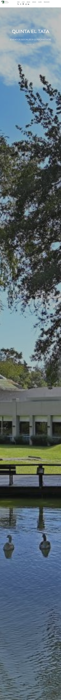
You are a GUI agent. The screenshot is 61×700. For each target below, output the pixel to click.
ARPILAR (28, 2)
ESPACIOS (34, 2)
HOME (18, 2)
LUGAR (23, 2)
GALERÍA (40, 2)
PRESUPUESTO (46, 2)
